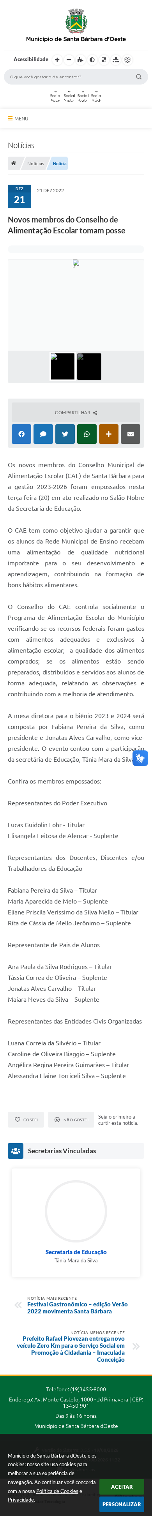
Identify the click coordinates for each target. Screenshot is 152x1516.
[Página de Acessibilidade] (127, 60)
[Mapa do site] (116, 60)
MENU (21, 118)
